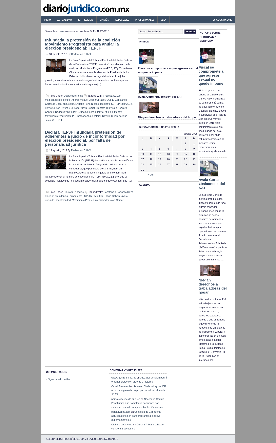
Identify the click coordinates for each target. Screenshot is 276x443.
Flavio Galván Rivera (116, 196)
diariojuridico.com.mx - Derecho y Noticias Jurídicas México (74, 10)
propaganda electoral (89, 116)
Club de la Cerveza (122, 424)
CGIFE (110, 99)
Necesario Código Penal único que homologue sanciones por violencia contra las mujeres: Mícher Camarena (137, 403)
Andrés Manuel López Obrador (88, 99)
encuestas (68, 104)
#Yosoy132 (109, 95)
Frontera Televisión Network (111, 108)
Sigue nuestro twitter (59, 379)
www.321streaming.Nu (123, 377)
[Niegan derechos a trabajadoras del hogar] (149, 114)
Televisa (49, 120)
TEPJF (59, 120)
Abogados (111, 439)
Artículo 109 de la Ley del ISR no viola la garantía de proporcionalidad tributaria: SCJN (138, 390)
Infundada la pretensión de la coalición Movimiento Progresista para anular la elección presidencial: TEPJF (82, 44)
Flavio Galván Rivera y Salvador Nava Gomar (70, 108)
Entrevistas (85, 20)
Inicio (47, 20)
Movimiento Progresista (58, 116)
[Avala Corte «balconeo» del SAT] (148, 93)
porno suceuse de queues (125, 399)
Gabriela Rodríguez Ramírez (61, 112)
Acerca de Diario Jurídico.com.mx (67, 439)
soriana (123, 116)
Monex (118, 112)
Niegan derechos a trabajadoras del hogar (167, 117)
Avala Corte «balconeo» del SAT (160, 96)
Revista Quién (110, 116)
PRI (74, 116)
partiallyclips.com (120, 411)
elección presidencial (56, 196)
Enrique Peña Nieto (86, 104)
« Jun (151, 174)
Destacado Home (73, 95)
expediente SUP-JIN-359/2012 (115, 104)
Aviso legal (97, 439)
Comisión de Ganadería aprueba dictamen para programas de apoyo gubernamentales (136, 415)
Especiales (122, 20)
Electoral (69, 192)
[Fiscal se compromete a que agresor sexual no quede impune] (146, 65)
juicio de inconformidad (58, 200)
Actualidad (63, 20)
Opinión (104, 20)
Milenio (109, 112)
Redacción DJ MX (81, 54)
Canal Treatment (120, 386)
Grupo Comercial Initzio (91, 112)
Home (62, 31)
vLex (163, 20)
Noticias (79, 192)
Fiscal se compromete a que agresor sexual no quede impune (211, 75)
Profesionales (143, 20)
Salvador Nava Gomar (111, 200)
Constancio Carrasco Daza (118, 192)
